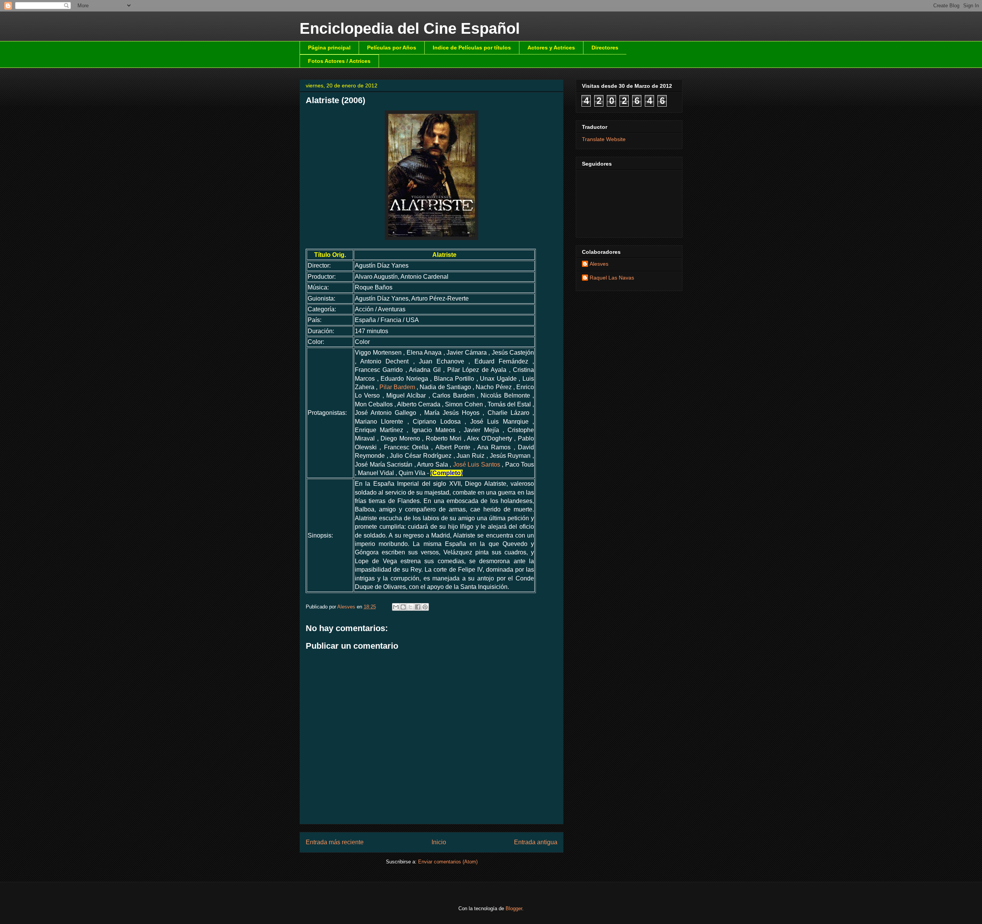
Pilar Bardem (397, 387)
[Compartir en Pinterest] (425, 607)
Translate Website (604, 139)
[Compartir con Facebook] (418, 607)
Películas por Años (391, 47)
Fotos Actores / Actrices (339, 61)
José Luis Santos (476, 464)
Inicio (439, 842)
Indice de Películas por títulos (472, 47)
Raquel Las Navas (612, 278)
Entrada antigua (535, 842)
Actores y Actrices (551, 47)
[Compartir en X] (410, 607)
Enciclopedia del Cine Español (410, 28)
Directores (605, 47)
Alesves (599, 264)
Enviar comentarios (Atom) (448, 862)
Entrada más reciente (335, 842)
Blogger (514, 908)
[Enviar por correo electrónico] (396, 607)
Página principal (329, 47)
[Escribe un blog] (403, 607)
